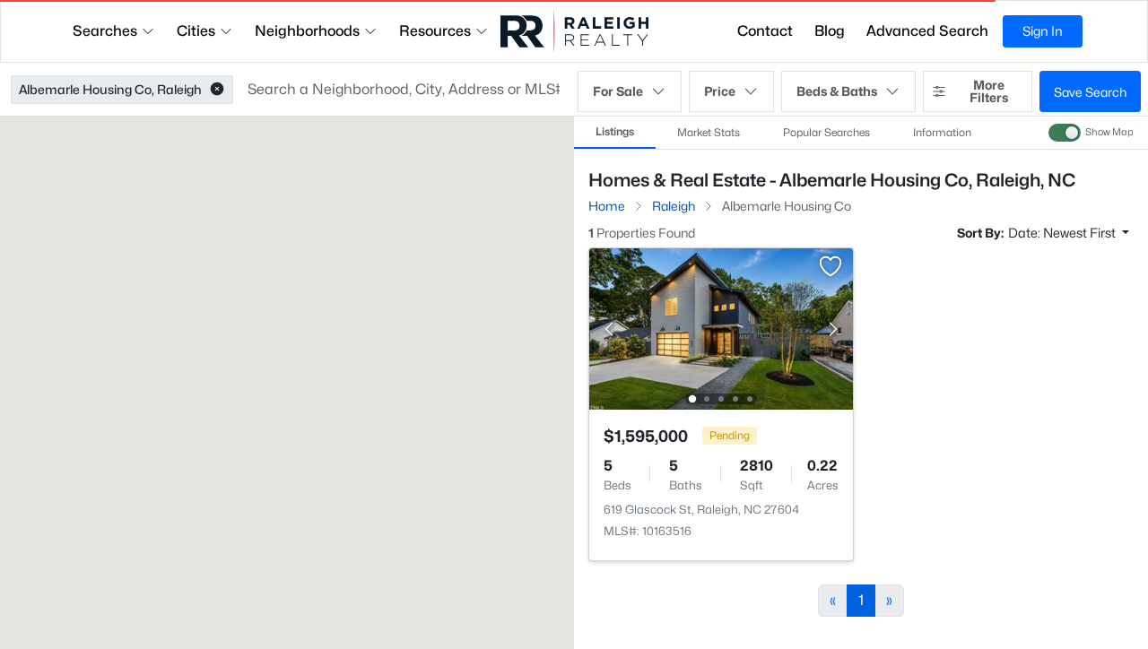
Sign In (1042, 31)
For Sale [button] (618, 91)
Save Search (1090, 92)
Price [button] (719, 91)
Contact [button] (765, 30)
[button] (217, 90)
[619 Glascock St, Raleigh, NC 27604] (721, 327)
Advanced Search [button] (927, 30)
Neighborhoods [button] (307, 30)
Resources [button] (435, 30)
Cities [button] (196, 30)
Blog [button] (829, 30)
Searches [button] (105, 30)
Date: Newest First (1063, 232)
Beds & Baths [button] (836, 91)
